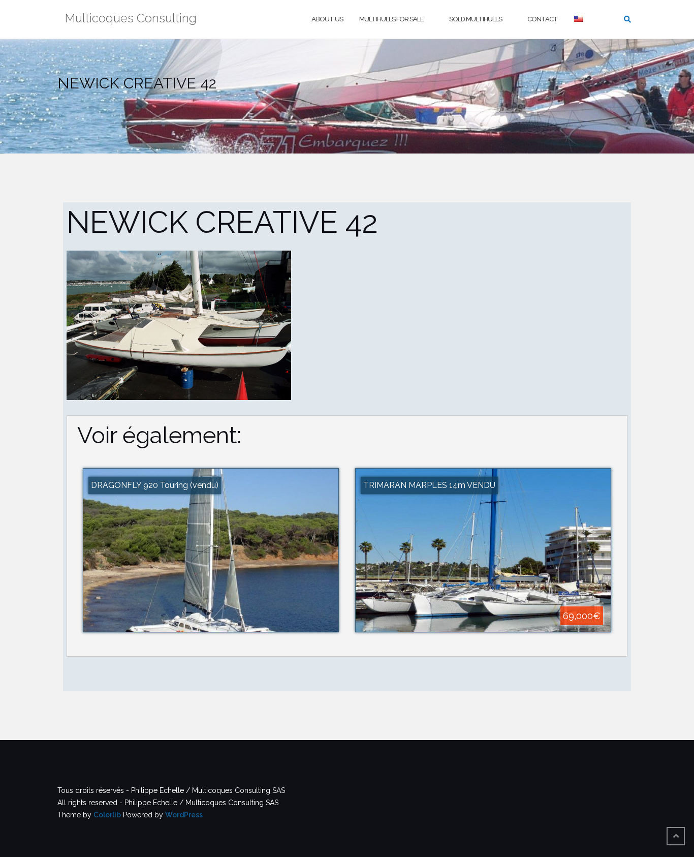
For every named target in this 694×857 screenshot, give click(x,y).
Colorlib (107, 815)
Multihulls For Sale (391, 19)
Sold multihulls (475, 19)
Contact (542, 19)
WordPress (184, 815)
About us (327, 19)
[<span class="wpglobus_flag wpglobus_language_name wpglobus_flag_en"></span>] (579, 20)
